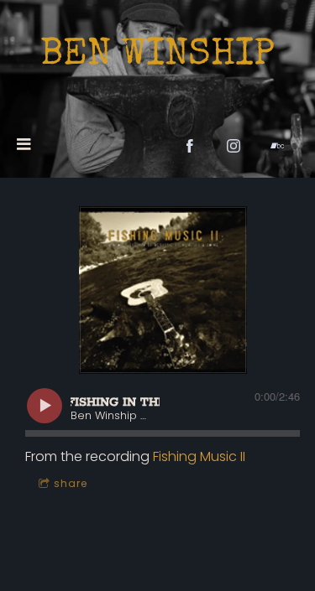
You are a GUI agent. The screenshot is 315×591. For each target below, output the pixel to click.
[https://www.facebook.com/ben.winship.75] (190, 146)
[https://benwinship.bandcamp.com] (277, 146)
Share (70, 483)
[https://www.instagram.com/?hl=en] (233, 146)
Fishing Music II (199, 456)
